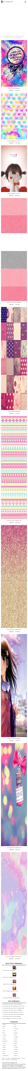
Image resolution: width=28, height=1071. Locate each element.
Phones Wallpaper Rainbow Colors (10, 991)
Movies (4, 1045)
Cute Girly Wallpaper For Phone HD (14, 956)
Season (16, 1051)
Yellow (15, 1055)
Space (4, 1053)
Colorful (16, 1028)
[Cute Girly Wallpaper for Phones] (14, 116)
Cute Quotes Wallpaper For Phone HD (11, 997)
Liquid (4, 1043)
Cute (15, 1030)
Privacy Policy (22, 1068)
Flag (15, 1034)
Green (15, 1039)
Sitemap (7, 1059)
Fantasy (4, 1034)
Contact (8, 1058)
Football (16, 1036)
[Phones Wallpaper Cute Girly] (14, 168)
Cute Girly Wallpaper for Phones (14, 140)
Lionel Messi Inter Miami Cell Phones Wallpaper (13, 1014)
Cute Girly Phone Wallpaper (14, 88)
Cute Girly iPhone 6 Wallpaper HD (14, 847)
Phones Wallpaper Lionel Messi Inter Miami (12, 1018)
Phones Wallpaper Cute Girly (14, 193)
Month (15, 1043)
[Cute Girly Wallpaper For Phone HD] (14, 903)
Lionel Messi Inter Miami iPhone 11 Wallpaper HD (13, 1008)
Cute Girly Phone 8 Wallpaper (14, 411)
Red (4, 1051)
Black (4, 1026)
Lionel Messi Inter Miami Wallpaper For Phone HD (13, 1006)
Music (15, 1045)
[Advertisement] (14, 19)
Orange (16, 1047)
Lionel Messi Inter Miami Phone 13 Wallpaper (12, 1010)
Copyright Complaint (16, 1058)
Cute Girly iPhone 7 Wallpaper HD (14, 629)
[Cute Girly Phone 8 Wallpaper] (14, 358)
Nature (4, 1047)
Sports (15, 1053)
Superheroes (5, 1055)
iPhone (15, 1041)
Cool (4, 1030)
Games (4, 1039)
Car (3, 1028)
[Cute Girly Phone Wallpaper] (14, 63)
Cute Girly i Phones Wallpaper (14, 738)
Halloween (5, 1041)
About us (4, 1058)
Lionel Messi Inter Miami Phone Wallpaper (12, 1016)
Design (15, 1032)
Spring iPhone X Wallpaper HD (9, 984)
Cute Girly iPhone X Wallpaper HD (14, 520)
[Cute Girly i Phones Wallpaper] (14, 685)
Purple (4, 1049)
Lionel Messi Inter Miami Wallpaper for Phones (13, 1012)
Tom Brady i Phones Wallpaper (9, 970)
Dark (4, 1032)
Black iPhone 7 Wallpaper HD (9, 977)
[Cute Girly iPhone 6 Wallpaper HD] (14, 794)
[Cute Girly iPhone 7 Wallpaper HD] (14, 576)
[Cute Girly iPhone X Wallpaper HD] (14, 467)
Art (15, 1024)
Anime (4, 1024)
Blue (15, 1026)
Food (4, 1036)
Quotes (16, 1049)
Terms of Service (14, 1059)
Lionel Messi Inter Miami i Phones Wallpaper (12, 1004)
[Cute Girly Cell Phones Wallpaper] (14, 249)
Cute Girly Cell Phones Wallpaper (14, 302)
